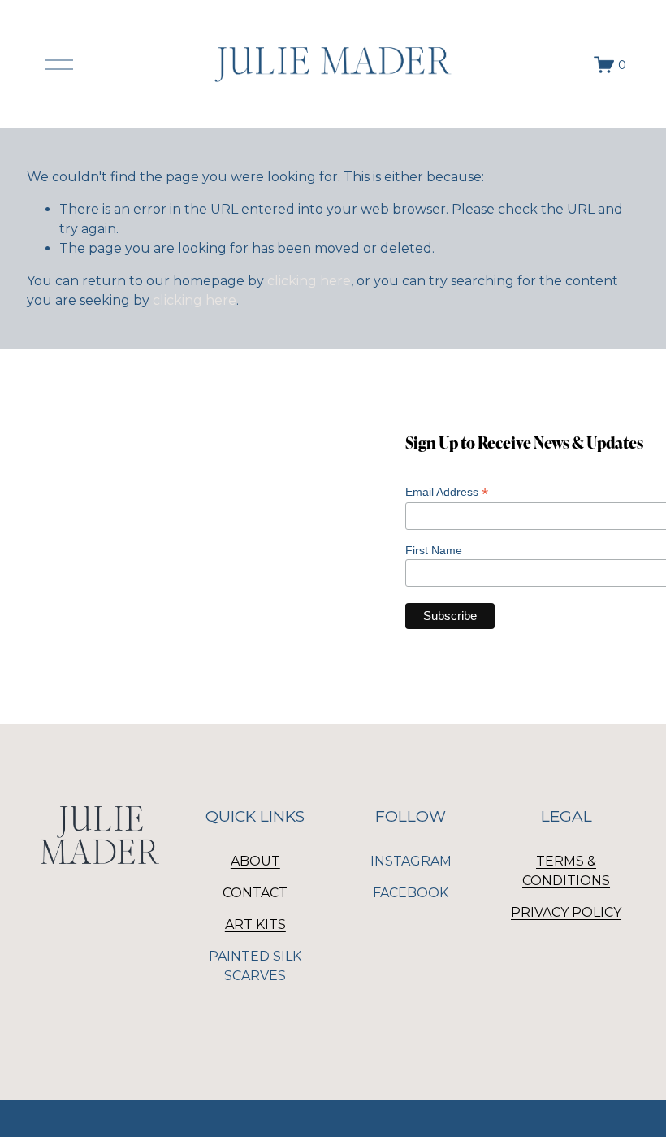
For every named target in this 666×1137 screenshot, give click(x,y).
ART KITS (255, 924)
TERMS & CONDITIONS (566, 870)
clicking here (309, 281)
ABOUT (255, 861)
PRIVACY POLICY (566, 912)
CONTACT (255, 892)
